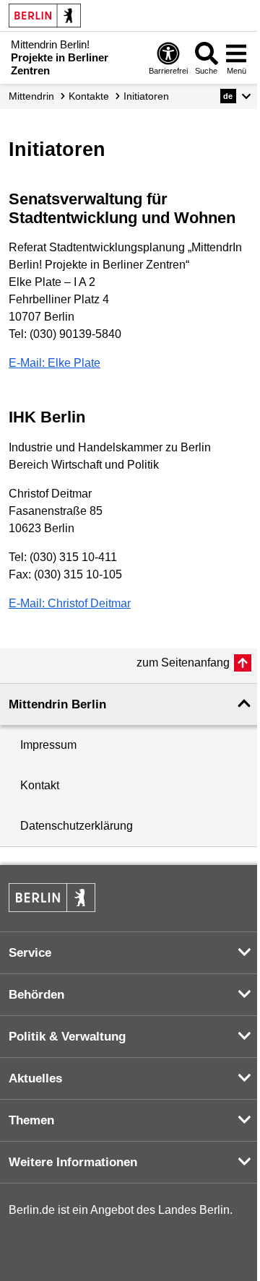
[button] (235, 96)
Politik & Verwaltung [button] (67, 1036)
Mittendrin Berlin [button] (57, 704)
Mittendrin (31, 96)
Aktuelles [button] (35, 1078)
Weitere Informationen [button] (73, 1162)
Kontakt (39, 785)
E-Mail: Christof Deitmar (70, 603)
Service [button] (30, 953)
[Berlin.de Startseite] (45, 15)
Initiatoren (146, 96)
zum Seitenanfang (183, 662)
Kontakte (89, 96)
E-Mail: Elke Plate (54, 363)
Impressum (48, 745)
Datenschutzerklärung (76, 826)
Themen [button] (31, 1120)
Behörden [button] (36, 995)
